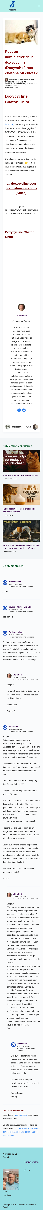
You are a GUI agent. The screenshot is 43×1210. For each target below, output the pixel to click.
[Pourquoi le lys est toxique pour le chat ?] (21, 460)
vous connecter (20, 1115)
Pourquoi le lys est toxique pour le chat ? (21, 475)
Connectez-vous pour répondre (22, 586)
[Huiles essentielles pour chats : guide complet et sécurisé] (21, 494)
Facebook (9, 124)
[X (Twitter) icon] (24, 410)
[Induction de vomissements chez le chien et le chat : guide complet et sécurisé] (21, 531)
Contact (27, 1170)
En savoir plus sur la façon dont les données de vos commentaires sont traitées (20, 1131)
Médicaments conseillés (15, 84)
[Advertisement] (21, 268)
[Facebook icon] (19, 410)
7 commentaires (11, 87)
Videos (16, 86)
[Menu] (39, 6)
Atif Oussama (15, 582)
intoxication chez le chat (15, 82)
